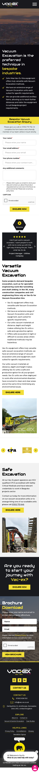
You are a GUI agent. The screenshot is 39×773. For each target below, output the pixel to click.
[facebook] (19, 678)
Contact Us (19, 685)
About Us (15, 715)
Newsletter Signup (19, 732)
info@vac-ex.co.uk (22, 700)
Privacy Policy (20, 633)
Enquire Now (20, 209)
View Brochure (13, 652)
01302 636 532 (21, 696)
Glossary (31, 728)
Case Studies (30, 718)
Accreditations (21, 728)
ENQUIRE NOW (20, 584)
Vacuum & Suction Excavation (14, 718)
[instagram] (14, 678)
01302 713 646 (18, 502)
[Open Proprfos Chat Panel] (35, 768)
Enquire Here (13, 390)
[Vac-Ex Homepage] (10, 4)
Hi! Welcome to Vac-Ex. (20, 756)
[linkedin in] (25, 678)
